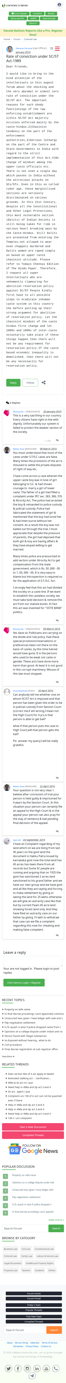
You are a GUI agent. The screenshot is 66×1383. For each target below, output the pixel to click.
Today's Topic (34, 1304)
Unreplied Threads (33, 1135)
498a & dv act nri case (20, 1082)
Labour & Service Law (47, 1256)
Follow (30, 382)
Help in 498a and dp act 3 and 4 (26, 1104)
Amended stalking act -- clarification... (29, 1078)
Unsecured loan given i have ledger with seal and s (34, 1018)
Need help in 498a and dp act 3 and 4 (29, 1087)
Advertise (34, 1342)
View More (7, 1056)
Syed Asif (17, 840)
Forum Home (34, 1293)
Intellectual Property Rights (39, 1263)
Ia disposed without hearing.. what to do (28, 1040)
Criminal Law (10, 1256)
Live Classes (21, 13)
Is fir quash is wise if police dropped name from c (33, 1027)
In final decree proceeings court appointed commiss (34, 1013)
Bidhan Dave (18, 449)
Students (39, 1270)
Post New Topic (34, 1316)
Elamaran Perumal (24, 48)
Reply (13, 382)
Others (51, 1270)
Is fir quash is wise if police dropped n (31, 1204)
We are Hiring (21, 1342)
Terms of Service (49, 1342)
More (32, 23)
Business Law (10, 1248)
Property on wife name (17, 1009)
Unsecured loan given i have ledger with (32, 1190)
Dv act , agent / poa (19, 1091)
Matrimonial (49, 18)
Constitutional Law (44, 1248)
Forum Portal (34, 1298)
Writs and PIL (17, 18)
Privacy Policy (32, 1346)
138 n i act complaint (20, 1118)
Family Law (26, 1256)
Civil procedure (13, 1044)
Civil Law (26, 1248)
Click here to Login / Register (24, 982)
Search (56, 1228)
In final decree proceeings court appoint (33, 1212)
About (10, 1342)
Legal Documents (12, 1263)
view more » (56, 1220)
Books (51, 13)
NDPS (33, 18)
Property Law (10, 1270)
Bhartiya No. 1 (19, 411)
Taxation (26, 1270)
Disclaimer (18, 1346)
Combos (37, 13)
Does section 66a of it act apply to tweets (31, 1073)
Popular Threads (34, 1310)
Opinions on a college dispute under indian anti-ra (33, 1031)
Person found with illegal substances (26, 1036)
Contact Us (46, 1346)
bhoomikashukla (20, 690)
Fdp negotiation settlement (20, 1022)
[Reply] (57, 440)
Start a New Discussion (33, 1127)
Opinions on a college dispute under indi (33, 1182)
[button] (57, 50)
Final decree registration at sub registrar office (31, 1049)
